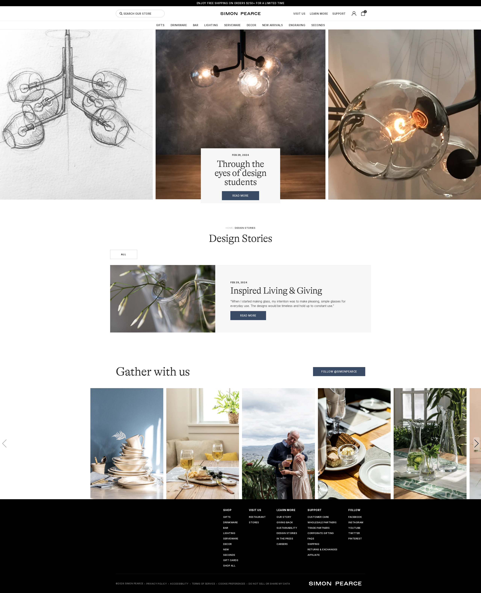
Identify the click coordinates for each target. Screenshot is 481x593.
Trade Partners (319, 528)
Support (339, 13)
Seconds (318, 25)
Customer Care (318, 517)
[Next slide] (476, 443)
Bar (195, 25)
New (226, 549)
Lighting (211, 25)
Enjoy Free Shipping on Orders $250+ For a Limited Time (240, 3)
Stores (254, 522)
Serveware (232, 25)
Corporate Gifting (321, 533)
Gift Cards (230, 560)
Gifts (160, 25)
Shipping (313, 544)
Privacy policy (156, 583)
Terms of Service (203, 583)
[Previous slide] (4, 443)
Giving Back (285, 522)
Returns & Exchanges (322, 549)
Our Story (284, 517)
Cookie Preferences (231, 583)
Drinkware (179, 25)
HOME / (230, 228)
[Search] (121, 13)
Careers (282, 544)
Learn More (319, 13)
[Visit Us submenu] (307, 13)
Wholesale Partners (322, 522)
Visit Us (299, 13)
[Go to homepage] (240, 13)
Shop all (229, 566)
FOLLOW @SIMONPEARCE (339, 371)
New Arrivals (272, 25)
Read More (248, 315)
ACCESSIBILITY (179, 583)
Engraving (297, 25)
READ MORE (240, 195)
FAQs (311, 539)
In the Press (285, 539)
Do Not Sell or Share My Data (269, 583)
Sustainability (287, 528)
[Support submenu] (347, 13)
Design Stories (287, 533)
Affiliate (314, 555)
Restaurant (257, 517)
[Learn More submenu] (329, 13)
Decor (251, 25)
